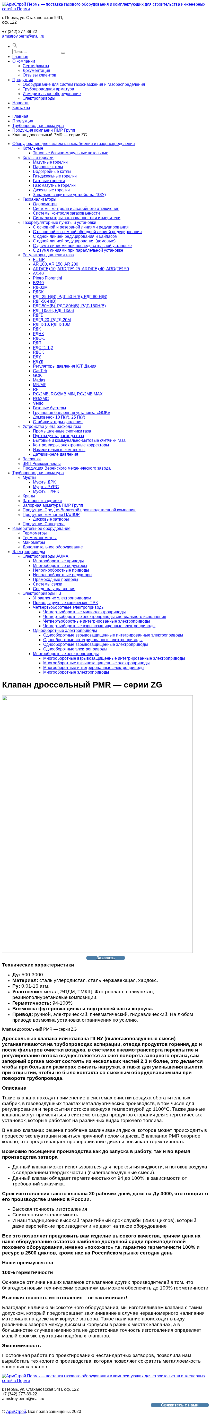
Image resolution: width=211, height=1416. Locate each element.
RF (36, 389)
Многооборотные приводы (58, 561)
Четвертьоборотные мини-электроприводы (84, 612)
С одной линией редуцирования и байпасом (75, 236)
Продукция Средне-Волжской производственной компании (79, 510)
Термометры (35, 533)
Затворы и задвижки (42, 500)
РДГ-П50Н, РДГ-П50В (53, 310)
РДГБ (38, 315)
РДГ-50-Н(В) (44, 301)
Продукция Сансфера (44, 524)
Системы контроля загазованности (66, 213)
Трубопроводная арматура (48, 89)
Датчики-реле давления (55, 454)
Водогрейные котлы (52, 171)
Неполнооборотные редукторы (62, 575)
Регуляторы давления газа (48, 255)
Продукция (22, 80)
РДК (37, 329)
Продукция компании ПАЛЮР (51, 514)
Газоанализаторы (39, 199)
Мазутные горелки (50, 162)
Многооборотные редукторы (60, 565)
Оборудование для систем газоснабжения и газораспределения (84, 84)
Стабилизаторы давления (58, 422)
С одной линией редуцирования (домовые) (74, 241)
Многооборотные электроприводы (66, 653)
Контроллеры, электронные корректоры (71, 445)
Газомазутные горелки (54, 185)
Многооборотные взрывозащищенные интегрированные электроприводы (114, 658)
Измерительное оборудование (52, 93)
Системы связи (47, 584)
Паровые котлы (48, 167)
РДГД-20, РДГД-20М (52, 320)
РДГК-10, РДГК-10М (51, 324)
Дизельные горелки (51, 190)
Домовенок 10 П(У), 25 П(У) (59, 417)
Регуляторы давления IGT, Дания (64, 366)
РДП (37, 343)
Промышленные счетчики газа (62, 431)
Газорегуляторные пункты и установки (59, 222)
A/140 (38, 273)
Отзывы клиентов (39, 75)
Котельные (33, 148)
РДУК (38, 361)
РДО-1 (39, 338)
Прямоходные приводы (55, 579)
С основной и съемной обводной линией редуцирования (87, 232)
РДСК (38, 352)
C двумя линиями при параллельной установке (78, 250)
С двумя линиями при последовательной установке (82, 245)
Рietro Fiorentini (47, 278)
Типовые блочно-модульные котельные (70, 153)
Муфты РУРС (46, 487)
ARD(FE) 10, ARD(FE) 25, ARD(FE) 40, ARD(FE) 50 (81, 269)
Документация (36, 70)
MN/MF (39, 385)
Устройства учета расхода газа (52, 426)
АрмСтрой (16, 1411)
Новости (20, 103)
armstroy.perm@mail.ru (23, 36)
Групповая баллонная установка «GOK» (71, 412)
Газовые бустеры (49, 408)
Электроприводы (39, 98)
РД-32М (40, 287)
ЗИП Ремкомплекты (42, 463)
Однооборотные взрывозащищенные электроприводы (95, 644)
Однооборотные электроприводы (65, 630)
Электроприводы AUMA (45, 556)
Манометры (34, 542)
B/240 (38, 283)
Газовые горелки (49, 181)
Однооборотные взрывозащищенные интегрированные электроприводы (113, 635)
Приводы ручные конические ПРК (65, 602)
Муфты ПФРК (46, 491)
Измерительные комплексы (59, 449)
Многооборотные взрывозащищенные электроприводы (96, 663)
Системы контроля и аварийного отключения (76, 208)
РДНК (38, 334)
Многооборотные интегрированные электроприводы (93, 667)
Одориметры (45, 204)
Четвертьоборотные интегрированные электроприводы (96, 621)
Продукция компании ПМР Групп (43, 130)
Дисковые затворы (51, 519)
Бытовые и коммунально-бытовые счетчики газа (79, 440)
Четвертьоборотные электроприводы (68, 607)
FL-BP (39, 259)
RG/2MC (41, 398)
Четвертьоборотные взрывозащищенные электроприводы (99, 626)
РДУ (37, 357)
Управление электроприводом (62, 598)
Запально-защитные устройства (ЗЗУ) (69, 194)
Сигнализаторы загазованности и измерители (76, 218)
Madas (39, 380)
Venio (38, 403)
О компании (23, 61)
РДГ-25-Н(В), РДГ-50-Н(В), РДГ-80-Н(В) (70, 296)
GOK (37, 375)
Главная (20, 56)
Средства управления (54, 589)
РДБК (38, 292)
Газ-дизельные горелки (55, 176)
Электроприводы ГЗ (42, 593)
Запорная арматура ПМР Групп (53, 505)
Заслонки (32, 459)
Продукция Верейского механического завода (67, 468)
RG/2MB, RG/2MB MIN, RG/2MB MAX (68, 394)
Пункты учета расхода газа (58, 436)
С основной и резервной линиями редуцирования (81, 227)
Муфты (29, 477)
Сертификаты (36, 66)
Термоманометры (40, 538)
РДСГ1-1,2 (43, 347)
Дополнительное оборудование (53, 547)
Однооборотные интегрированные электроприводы (93, 640)
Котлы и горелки (38, 157)
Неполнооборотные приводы (61, 570)
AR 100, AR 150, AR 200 (55, 264)
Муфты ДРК (44, 482)
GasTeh (40, 371)
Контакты (21, 107)
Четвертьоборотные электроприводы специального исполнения (104, 616)
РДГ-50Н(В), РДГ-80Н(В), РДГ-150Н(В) (69, 306)
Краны (29, 496)
